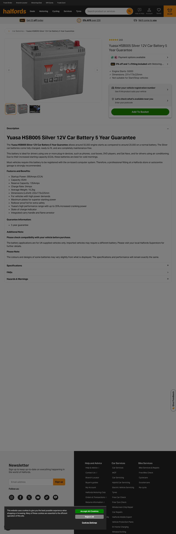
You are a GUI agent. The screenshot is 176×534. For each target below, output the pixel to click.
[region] (55, 518)
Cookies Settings (89, 523)
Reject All (89, 517)
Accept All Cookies (89, 511)
